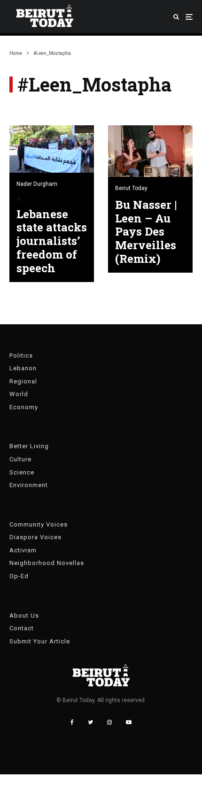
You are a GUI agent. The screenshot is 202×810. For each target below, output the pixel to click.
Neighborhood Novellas (46, 562)
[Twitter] (90, 722)
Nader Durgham (36, 184)
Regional (23, 381)
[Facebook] (72, 722)
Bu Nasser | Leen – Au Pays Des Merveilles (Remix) (146, 232)
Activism (23, 550)
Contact (21, 628)
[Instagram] (109, 722)
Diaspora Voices (35, 537)
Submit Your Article (39, 641)
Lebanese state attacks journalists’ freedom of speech (51, 241)
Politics (21, 355)
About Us (24, 615)
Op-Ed (19, 576)
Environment (28, 485)
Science (21, 472)
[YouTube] (129, 722)
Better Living (29, 446)
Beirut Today (131, 188)
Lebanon (23, 368)
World (18, 393)
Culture (20, 459)
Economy (23, 407)
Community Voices (38, 524)
